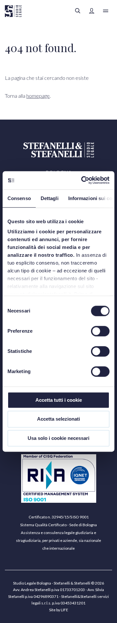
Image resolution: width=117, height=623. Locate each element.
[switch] (100, 331)
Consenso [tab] (19, 198)
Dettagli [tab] (49, 198)
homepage (38, 96)
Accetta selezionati (58, 419)
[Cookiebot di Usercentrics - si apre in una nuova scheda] (83, 180)
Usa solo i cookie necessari (58, 438)
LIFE (64, 609)
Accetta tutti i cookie (58, 400)
